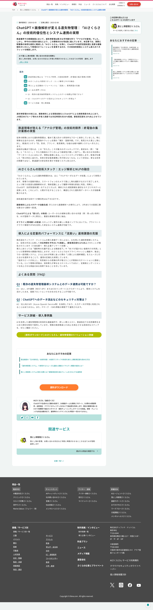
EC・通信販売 (51, 554)
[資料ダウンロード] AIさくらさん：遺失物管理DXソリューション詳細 (59, 334)
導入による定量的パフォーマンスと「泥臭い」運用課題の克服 (54, 86)
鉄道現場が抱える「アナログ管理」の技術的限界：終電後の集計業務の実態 (59, 77)
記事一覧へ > (59, 461)
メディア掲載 (83, 553)
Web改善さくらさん (53, 505)
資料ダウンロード (59, 387)
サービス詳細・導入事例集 (39, 103)
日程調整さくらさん (118, 512)
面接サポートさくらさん (120, 501)
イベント (16, 539)
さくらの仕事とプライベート (90, 565)
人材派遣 (16, 554)
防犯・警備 (17, 558)
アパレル (49, 539)
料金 (80, 4)
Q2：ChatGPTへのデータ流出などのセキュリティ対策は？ (52, 99)
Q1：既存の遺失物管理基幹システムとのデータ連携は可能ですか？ (55, 94)
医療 (15, 547)
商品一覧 (49, 4)
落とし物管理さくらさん (28, 10)
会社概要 (112, 4)
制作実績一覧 (84, 531)
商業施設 (16, 566)
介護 (15, 535)
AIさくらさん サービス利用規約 (124, 560)
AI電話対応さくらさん (21, 493)
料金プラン (82, 541)
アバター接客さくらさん (88, 493)
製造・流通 (17, 562)
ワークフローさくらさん (120, 508)
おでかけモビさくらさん (120, 505)
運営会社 (81, 559)
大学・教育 (50, 566)
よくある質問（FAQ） (37, 90)
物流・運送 (17, 569)
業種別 (74, 4)
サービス (49, 535)
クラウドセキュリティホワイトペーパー (125, 567)
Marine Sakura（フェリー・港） (25, 508)
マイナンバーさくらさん (88, 501)
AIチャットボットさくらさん (57, 493)
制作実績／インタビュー (88, 527)
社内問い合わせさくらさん (56, 497)
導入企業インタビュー (87, 535)
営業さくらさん (52, 501)
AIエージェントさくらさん (121, 493)
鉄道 (47, 562)
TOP (13, 10)
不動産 (15, 550)
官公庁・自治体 (52, 547)
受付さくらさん (84, 497)
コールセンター (52, 558)
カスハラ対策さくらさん (22, 501)
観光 (15, 543)
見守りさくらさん (20, 505)
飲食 (47, 543)
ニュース (87, 4)
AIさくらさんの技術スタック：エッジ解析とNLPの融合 (51, 81)
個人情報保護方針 (118, 574)
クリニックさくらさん (21, 497)
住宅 (47, 551)
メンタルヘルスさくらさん (56, 508)
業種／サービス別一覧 (21, 531)
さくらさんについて (100, 4)
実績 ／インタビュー (62, 4)
